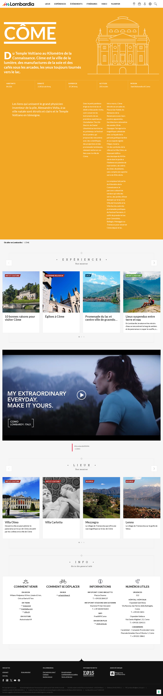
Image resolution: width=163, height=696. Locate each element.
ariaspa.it (5, 672)
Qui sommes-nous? (49, 672)
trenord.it (27, 606)
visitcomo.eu (101, 624)
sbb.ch (27, 612)
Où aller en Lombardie (13, 242)
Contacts (46, 674)
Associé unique (66, 672)
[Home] (18, 4)
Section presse (47, 677)
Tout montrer (81, 264)
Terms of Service (66, 677)
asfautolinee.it (64, 595)
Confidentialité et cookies (69, 674)
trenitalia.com (27, 609)
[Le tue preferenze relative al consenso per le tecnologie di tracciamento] (159, 692)
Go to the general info (81, 566)
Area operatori (25, 672)
